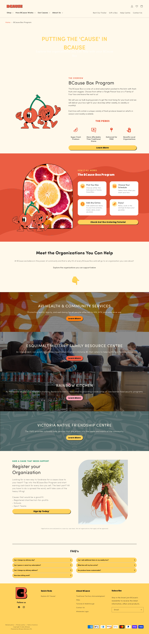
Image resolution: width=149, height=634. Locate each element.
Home (7, 22)
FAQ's (74, 551)
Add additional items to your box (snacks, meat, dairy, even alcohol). (94, 209)
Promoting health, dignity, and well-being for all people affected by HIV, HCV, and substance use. (74, 312)
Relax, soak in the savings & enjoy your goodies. (126, 208)
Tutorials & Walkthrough (85, 604)
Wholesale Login (82, 611)
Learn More (102, 147)
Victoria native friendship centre (74, 424)
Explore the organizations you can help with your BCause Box (74, 53)
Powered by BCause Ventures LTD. (21, 629)
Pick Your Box (92, 185)
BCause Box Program (22, 22)
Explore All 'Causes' (48, 596)
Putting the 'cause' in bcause (74, 42)
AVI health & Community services (74, 305)
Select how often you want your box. (126, 191)
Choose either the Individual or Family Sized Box (93, 190)
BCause (27, 627)
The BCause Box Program (96, 174)
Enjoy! (121, 202)
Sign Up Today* (41, 511)
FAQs (78, 600)
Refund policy (9, 625)
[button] (9, 12)
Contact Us (80, 607)
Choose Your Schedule (124, 186)
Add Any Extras (93, 202)
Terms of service (32, 625)
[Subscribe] (141, 609)
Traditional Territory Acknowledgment (90, 596)
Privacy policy (20, 625)
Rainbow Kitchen (74, 385)
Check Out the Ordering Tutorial (108, 222)
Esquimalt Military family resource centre (74, 345)
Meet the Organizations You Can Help (74, 252)
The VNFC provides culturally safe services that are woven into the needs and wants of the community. (74, 431)
